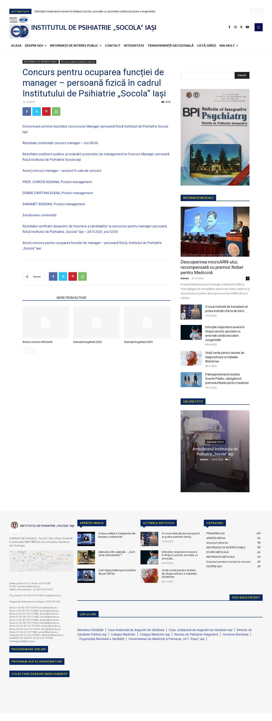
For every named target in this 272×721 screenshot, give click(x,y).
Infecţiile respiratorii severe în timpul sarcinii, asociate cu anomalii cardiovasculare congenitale (95, 11)
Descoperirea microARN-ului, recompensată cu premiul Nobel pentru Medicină (212, 267)
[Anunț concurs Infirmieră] (46, 322)
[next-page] (32, 350)
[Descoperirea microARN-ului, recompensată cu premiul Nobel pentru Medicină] (215, 232)
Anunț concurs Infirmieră (37, 341)
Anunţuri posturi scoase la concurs (78, 61)
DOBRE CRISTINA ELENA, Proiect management (58, 193)
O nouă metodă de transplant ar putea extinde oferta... (181, 535)
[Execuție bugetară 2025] (147, 322)
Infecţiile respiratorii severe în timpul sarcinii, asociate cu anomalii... (180, 555)
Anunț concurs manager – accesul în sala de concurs (62, 171)
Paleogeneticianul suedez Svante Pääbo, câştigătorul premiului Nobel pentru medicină (227, 379)
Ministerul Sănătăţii (90, 630)
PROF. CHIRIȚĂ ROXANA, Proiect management (57, 182)
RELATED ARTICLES (38, 297)
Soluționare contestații (40, 215)
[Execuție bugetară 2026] (96, 322)
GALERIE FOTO (193, 401)
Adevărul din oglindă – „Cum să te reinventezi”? (116, 553)
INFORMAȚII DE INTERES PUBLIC (40, 61)
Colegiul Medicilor (123, 634)
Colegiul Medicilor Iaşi (155, 634)
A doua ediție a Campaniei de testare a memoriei (117, 535)
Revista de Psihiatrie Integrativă (196, 634)
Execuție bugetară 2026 (87, 341)
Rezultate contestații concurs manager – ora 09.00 (60, 143)
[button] (259, 27)
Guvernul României (235, 634)
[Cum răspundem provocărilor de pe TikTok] (86, 576)
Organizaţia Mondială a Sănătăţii (101, 639)
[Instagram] (235, 27)
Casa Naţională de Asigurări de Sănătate (136, 630)
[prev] (253, 11)
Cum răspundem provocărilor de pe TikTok (117, 571)
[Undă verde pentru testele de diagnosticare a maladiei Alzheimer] (191, 358)
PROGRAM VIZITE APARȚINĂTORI (36, 661)
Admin (185, 278)
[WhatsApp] (56, 111)
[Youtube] (247, 27)
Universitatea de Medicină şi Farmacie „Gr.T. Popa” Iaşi (166, 639)
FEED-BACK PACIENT (246, 597)
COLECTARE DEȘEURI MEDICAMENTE (39, 673)
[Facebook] (229, 27)
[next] (260, 11)
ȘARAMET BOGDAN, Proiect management (54, 204)
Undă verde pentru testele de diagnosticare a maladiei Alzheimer (224, 357)
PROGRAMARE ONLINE (28, 649)
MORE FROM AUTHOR (71, 297)
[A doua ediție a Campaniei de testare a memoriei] (86, 539)
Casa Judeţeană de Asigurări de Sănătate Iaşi (200, 630)
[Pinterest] (46, 111)
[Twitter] (241, 27)
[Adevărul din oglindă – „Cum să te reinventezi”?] (86, 557)
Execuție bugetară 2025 (138, 341)
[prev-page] (25, 350)
